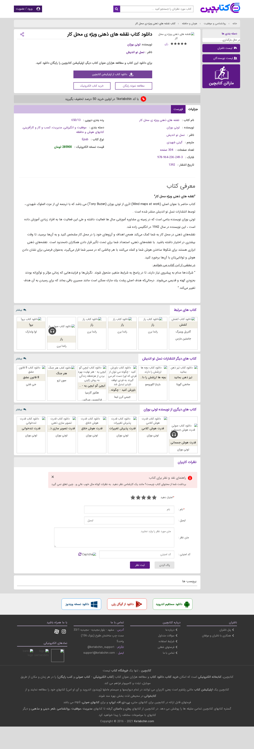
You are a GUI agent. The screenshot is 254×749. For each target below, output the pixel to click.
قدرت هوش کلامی (153, 428)
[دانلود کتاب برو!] (31, 319)
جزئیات (193, 109)
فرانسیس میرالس (92, 399)
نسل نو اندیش (135, 52)
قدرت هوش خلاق (91, 428)
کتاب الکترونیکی (103, 677)
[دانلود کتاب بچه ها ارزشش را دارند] (153, 370)
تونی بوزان (133, 44)
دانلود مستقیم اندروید (169, 604)
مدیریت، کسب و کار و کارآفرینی (42, 127)
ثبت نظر (140, 565)
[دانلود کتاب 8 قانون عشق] (31, 370)
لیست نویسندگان (223, 58)
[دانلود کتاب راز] (153, 319)
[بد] (154, 498)
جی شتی (31, 384)
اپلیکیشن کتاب (203, 689)
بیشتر (19, 310)
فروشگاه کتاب (119, 670)
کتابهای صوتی (90, 702)
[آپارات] (56, 632)
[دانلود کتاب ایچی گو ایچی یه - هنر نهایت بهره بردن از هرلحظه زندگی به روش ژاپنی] (92, 374)
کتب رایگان (65, 677)
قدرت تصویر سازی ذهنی (60, 428)
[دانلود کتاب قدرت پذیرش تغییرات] (122, 421)
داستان (118, 708)
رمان (128, 708)
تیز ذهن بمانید (183, 377)
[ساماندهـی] (42, 655)
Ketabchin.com (144, 721)
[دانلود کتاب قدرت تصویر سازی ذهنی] (61, 421)
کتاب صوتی (83, 677)
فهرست (178, 109)
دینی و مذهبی (40, 708)
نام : (181, 509)
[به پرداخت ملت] (26, 655)
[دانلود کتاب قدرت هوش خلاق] (92, 421)
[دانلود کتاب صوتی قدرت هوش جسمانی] (183, 428)
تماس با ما (168, 653)
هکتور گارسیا (92, 392)
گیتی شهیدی (174, 142)
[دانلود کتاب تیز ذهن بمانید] (183, 370)
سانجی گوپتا (183, 384)
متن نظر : (183, 537)
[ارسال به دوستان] (22, 34)
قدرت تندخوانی (31, 428)
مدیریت (87, 708)
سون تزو (61, 380)
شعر (53, 708)
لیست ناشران (225, 48)
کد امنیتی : (184, 554)
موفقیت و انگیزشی (75, 127)
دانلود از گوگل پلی (123, 604)
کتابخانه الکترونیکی (209, 677)
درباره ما (169, 630)
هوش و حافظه (189, 23)
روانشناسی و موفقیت (214, 23)
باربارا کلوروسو (153, 384)
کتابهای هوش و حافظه (90, 132)
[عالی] (133, 498)
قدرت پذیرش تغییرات (122, 428)
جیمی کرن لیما (122, 397)
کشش (183, 324)
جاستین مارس (183, 338)
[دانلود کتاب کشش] (183, 319)
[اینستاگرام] (64, 632)
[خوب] (143, 498)
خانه (234, 23)
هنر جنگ (61, 373)
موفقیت (76, 708)
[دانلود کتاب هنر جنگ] (61, 368)
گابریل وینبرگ (183, 332)
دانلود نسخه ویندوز (77, 604)
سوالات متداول (166, 635)
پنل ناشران (225, 630)
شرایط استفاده (166, 641)
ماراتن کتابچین (221, 83)
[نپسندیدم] (149, 498)
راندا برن (153, 332)
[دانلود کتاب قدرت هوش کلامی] (153, 421)
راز (152, 324)
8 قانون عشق (31, 377)
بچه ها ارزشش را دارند (152, 377)
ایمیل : (182, 520)
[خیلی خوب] (138, 498)
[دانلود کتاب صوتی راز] (61, 326)
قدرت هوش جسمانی (183, 442)
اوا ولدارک (31, 332)
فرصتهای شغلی (166, 647)
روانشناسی (63, 708)
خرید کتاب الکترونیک (92, 86)
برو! (31, 324)
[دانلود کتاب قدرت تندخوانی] (31, 421)
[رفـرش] (79, 554)
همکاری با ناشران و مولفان (216, 635)
